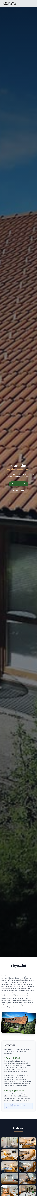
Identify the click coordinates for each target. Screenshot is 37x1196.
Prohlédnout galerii (18, 490)
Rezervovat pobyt (18, 484)
